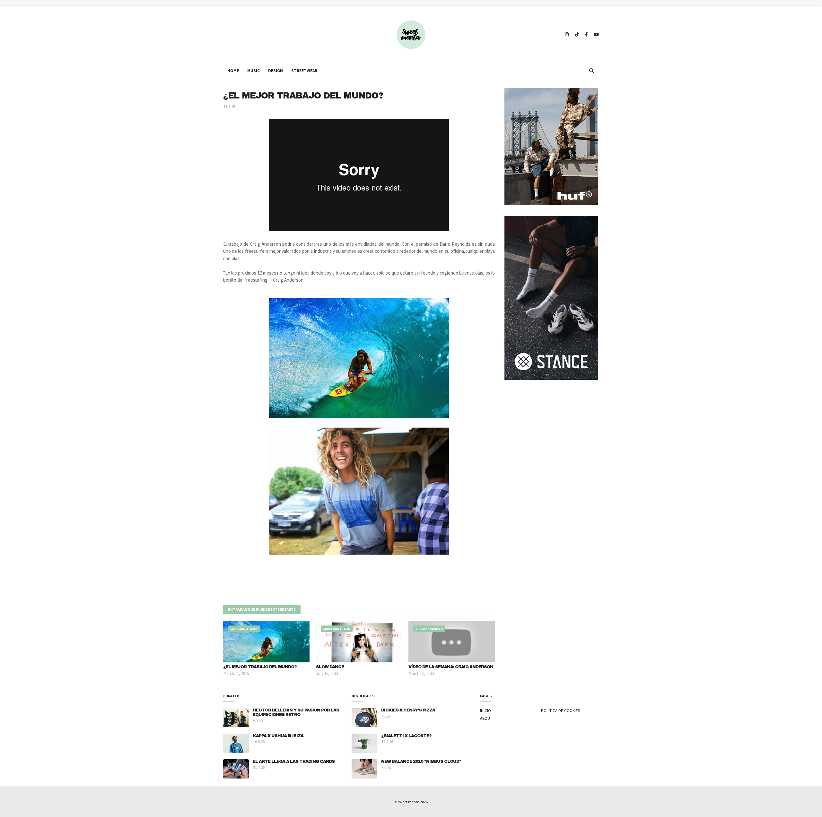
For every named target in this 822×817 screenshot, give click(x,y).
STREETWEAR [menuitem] (304, 70)
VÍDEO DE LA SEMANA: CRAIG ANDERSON (450, 667)
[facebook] (586, 34)
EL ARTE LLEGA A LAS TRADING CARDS (294, 761)
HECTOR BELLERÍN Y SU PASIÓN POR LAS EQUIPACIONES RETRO (296, 712)
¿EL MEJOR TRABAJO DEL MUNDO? (260, 667)
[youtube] (595, 34)
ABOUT (486, 718)
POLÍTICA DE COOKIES (560, 710)
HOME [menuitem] (233, 70)
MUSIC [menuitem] (253, 70)
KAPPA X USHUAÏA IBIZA (278, 736)
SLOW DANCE (330, 667)
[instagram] (567, 34)
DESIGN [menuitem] (275, 70)
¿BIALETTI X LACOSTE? (406, 736)
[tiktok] (576, 34)
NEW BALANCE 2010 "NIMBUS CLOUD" (421, 761)
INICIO (485, 710)
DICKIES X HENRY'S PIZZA (408, 710)
